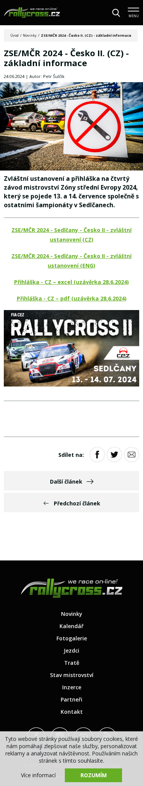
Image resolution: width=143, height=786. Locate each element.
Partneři (71, 699)
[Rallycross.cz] (32, 12)
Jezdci (71, 650)
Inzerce (71, 687)
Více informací (38, 775)
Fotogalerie (71, 638)
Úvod (14, 35)
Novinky (30, 35)
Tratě (71, 662)
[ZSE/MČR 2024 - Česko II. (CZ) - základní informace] (71, 127)
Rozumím (93, 775)
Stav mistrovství (71, 675)
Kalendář (71, 626)
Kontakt (72, 711)
